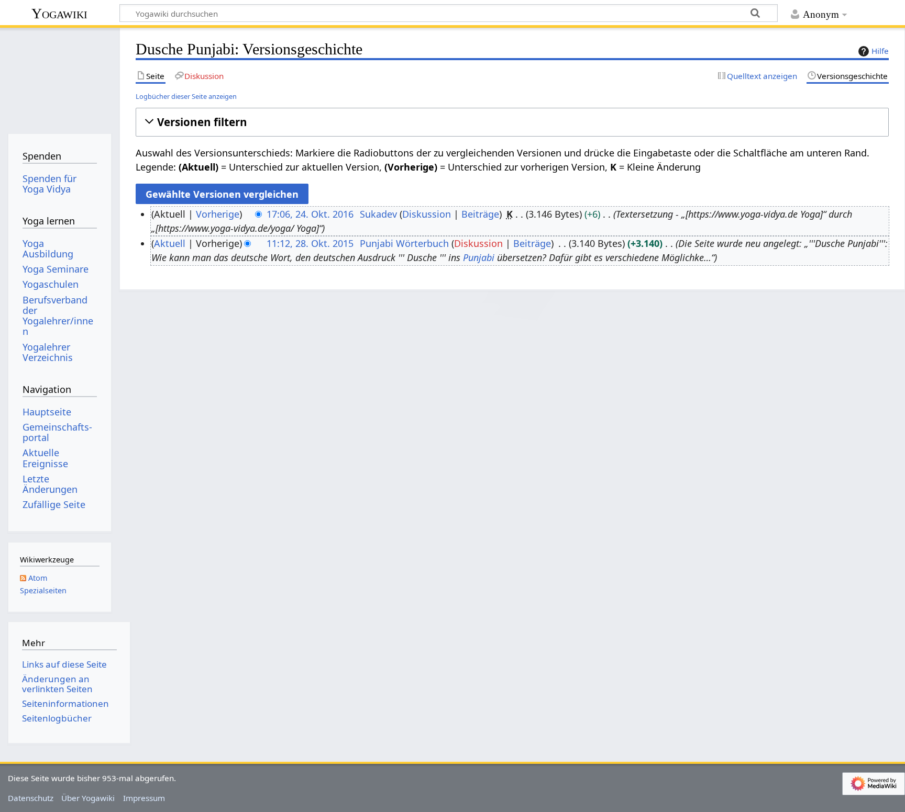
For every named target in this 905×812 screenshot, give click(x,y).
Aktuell (169, 243)
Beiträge (480, 214)
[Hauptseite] (59, 77)
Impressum (144, 798)
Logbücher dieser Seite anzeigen (186, 96)
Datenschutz (30, 798)
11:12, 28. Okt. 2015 (310, 243)
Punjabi (478, 257)
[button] (512, 122)
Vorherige (217, 214)
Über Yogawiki (88, 798)
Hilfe (880, 51)
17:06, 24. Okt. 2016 (310, 214)
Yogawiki (59, 13)
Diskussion (426, 214)
